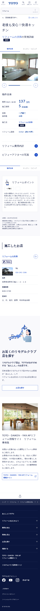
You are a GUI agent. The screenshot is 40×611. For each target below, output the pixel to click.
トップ (4, 502)
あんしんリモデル (8, 514)
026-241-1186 (21, 272)
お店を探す (20, 388)
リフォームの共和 (12, 37)
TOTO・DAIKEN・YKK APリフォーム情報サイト (18, 476)
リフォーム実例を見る (26, 502)
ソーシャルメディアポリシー (10, 599)
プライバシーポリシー (8, 594)
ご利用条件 (5, 588)
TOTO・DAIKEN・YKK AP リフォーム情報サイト (11, 557)
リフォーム (13, 502)
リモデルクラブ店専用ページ (12, 565)
